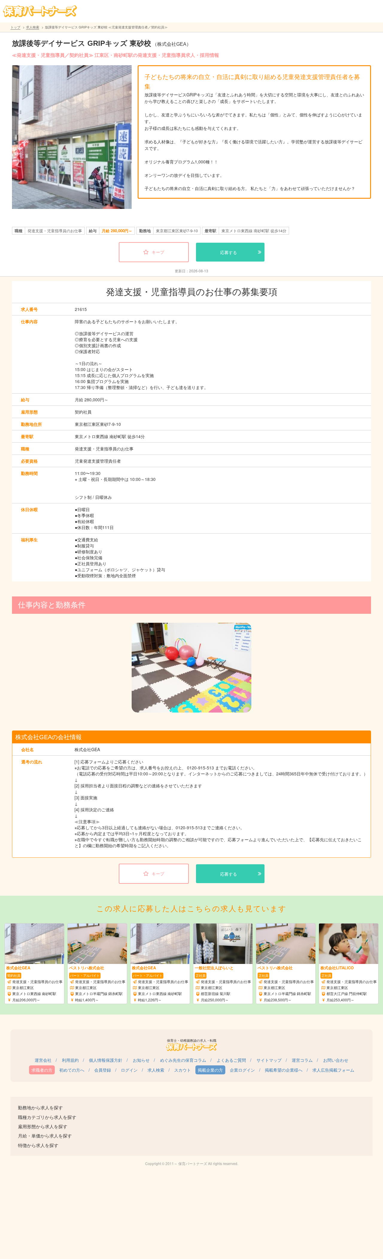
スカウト (182, 1070)
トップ (15, 27)
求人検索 (32, 27)
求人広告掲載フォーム (333, 1070)
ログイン (129, 1070)
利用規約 (70, 1060)
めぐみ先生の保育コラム (183, 1060)
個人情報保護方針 (105, 1060)
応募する (228, 252)
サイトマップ (269, 1060)
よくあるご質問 (231, 1060)
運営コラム (302, 1060)
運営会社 (43, 1060)
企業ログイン (242, 1070)
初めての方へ (71, 1070)
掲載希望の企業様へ (284, 1070)
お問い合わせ (335, 1060)
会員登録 (102, 1070)
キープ (158, 252)
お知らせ (141, 1060)
